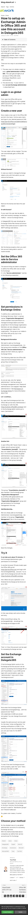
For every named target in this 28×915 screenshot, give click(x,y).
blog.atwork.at (7, 2)
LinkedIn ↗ (12, 877)
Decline (20, 912)
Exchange (4, 847)
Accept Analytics (7, 912)
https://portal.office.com (9, 101)
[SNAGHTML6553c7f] (14, 162)
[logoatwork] (7, 10)
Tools (13, 851)
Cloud (15, 841)
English (13, 844)
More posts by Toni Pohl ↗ (16, 874)
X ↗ (17, 877)
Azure (10, 841)
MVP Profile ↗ (13, 880)
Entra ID (20, 844)
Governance (13, 847)
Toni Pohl (19, 851)
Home (2, 15)
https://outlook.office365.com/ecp (12, 407)
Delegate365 (5, 55)
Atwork (4, 841)
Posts (7, 15)
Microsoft (21, 847)
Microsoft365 (5, 851)
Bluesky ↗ (22, 877)
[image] (14, 137)
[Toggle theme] (15, 2)
